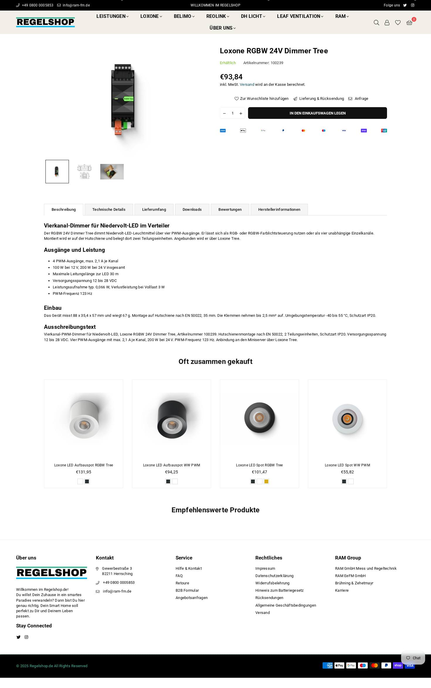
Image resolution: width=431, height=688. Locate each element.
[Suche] (376, 22)
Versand (247, 84)
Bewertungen (230, 209)
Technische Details (108, 209)
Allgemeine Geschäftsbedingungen (285, 605)
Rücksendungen (269, 597)
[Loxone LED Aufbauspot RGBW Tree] (83, 419)
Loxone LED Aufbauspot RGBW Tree (83, 465)
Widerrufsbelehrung (272, 583)
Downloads (192, 209)
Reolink (216, 16)
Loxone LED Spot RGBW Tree (259, 465)
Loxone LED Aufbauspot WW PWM (171, 465)
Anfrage (361, 98)
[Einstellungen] (387, 22)
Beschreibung (64, 209)
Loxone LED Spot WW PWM (347, 465)
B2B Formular (187, 590)
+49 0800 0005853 (37, 5)
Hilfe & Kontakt (189, 568)
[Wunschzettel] (397, 22)
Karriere (342, 590)
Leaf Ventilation (298, 16)
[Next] (203, 101)
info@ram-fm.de (76, 5)
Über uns (221, 28)
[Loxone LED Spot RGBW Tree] (259, 419)
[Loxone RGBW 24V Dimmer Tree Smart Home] (57, 171)
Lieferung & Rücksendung (321, 98)
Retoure (182, 583)
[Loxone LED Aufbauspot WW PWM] (171, 419)
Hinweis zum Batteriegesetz (279, 590)
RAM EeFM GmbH (350, 576)
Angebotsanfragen (192, 597)
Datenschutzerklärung (274, 576)
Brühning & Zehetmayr (354, 583)
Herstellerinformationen (279, 209)
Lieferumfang (154, 209)
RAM (340, 16)
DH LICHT (251, 16)
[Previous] (52, 101)
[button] (409, 22)
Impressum (265, 568)
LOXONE (149, 16)
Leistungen (110, 16)
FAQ (179, 576)
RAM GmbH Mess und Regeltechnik (366, 568)
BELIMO (182, 16)
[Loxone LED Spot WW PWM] (347, 419)
